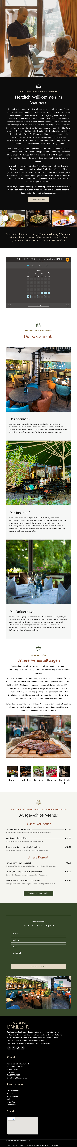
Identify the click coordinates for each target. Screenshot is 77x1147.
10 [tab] (45, 223)
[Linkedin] (23, 1048)
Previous (5, 218)
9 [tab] (43, 223)
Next (71, 218)
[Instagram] (9, 1048)
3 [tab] (33, 223)
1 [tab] (30, 223)
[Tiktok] (18, 1048)
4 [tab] (35, 223)
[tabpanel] (39, 218)
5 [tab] (37, 223)
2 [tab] (32, 223)
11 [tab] (47, 223)
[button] (38, 199)
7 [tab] (40, 223)
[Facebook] (14, 1048)
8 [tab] (42, 223)
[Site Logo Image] (20, 1025)
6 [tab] (38, 223)
